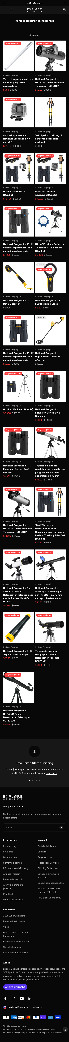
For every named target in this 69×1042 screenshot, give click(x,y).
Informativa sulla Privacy (15, 868)
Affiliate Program (11, 873)
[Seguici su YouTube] (22, 998)
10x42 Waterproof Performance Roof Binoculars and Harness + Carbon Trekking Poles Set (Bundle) (50, 532)
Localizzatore (10, 857)
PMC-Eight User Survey (49, 897)
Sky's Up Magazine (12, 947)
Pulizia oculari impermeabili (16, 941)
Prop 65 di (8, 894)
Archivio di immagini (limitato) (13, 886)
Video (6, 926)
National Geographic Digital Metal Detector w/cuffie (47, 356)
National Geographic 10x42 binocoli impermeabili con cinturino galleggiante (18, 247)
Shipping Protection (48, 868)
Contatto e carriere (12, 862)
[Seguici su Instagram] (13, 998)
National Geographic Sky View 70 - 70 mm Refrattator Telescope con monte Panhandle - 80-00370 (18, 595)
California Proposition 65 (15, 952)
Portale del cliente (47, 846)
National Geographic (12, 75)
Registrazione (45, 857)
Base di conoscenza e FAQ (51, 882)
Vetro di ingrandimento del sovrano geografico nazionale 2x (18, 82)
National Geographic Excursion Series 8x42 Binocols (47, 413)
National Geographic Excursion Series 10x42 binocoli (16, 469)
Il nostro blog (9, 846)
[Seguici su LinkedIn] (30, 998)
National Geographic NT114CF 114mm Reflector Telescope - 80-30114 (49, 82)
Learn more (51, 773)
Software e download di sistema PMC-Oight (49, 890)
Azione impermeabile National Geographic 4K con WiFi (16, 139)
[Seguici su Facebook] (5, 998)
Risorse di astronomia (14, 921)
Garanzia (42, 851)
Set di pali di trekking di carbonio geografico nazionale (48, 139)
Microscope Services (48, 862)
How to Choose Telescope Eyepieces (16, 934)
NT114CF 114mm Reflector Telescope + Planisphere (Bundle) (49, 247)
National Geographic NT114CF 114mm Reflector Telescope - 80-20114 (17, 528)
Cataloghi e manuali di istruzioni (49, 875)
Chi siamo (8, 851)
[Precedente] (3, 3)
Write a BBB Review (12, 899)
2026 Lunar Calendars (14, 915)
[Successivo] (65, 3)
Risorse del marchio (13, 879)
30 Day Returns (34, 2)
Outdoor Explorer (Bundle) (18, 409)
